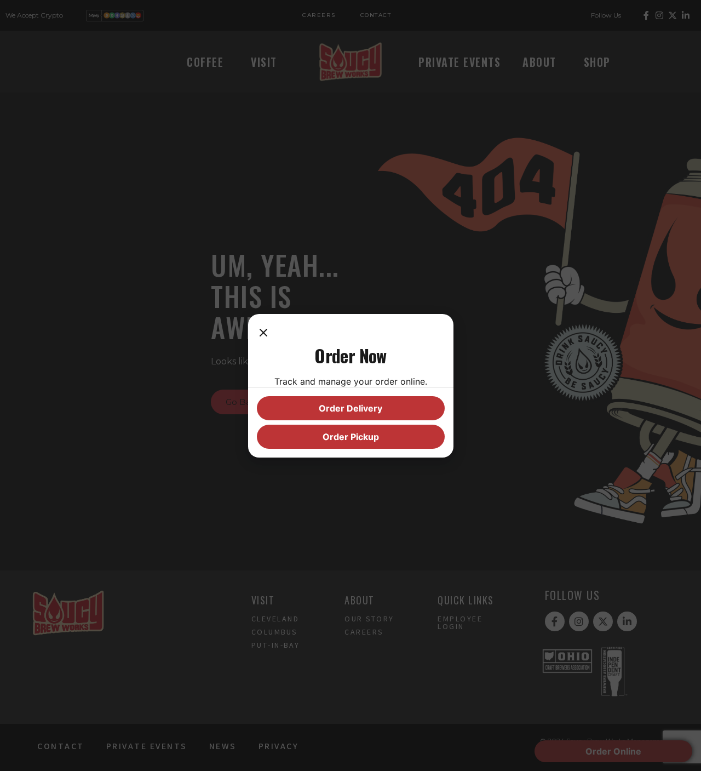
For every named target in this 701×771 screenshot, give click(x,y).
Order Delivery (350, 408)
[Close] (263, 334)
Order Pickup (351, 436)
